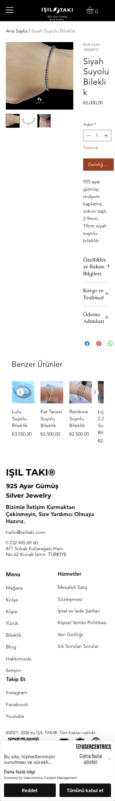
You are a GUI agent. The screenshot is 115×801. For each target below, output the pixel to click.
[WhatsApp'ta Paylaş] (110, 343)
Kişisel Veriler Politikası (82, 622)
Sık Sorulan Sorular (78, 646)
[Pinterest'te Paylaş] (98, 343)
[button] (94, 10)
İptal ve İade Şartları (79, 611)
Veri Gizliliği (70, 634)
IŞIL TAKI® (31, 472)
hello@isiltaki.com (25, 532)
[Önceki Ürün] (20, 392)
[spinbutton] (97, 135)
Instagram (16, 692)
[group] (58, 417)
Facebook (17, 704)
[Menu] (10, 10)
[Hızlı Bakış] (51, 392)
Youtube (15, 716)
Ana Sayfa (16, 31)
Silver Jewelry (28, 495)
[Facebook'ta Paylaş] (87, 343)
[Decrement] (88, 135)
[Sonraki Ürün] (95, 392)
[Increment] (106, 135)
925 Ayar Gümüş (32, 486)
